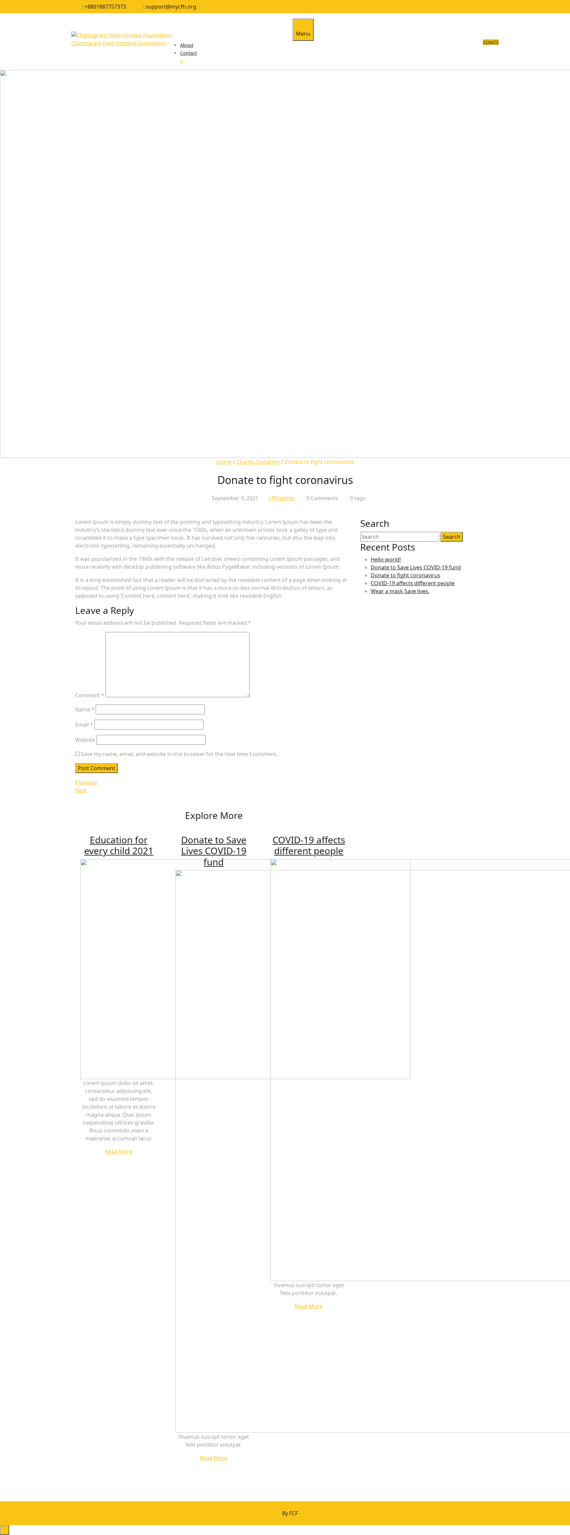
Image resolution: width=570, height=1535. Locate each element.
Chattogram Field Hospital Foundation (119, 43)
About (186, 45)
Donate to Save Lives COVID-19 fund (213, 850)
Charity (245, 462)
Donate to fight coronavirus (405, 575)
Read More (118, 1151)
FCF (285, 1513)
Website (85, 739)
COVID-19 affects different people (308, 845)
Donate (491, 42)
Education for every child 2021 (118, 845)
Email (84, 724)
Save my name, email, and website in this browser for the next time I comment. (179, 754)
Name (84, 709)
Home (224, 462)
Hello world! (386, 559)
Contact (188, 53)
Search (451, 536)
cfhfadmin (282, 498)
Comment (89, 695)
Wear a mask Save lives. (400, 591)
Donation (268, 462)
